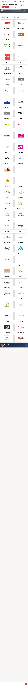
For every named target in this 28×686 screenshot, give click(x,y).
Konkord (7, 107)
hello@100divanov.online (18, 1)
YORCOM (21, 174)
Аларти (7, 197)
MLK (21, 118)
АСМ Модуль (7, 231)
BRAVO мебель (20, 51)
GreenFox (21, 84)
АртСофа (7, 220)
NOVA (20, 129)
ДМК (21, 287)
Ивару (7, 321)
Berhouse (21, 39)
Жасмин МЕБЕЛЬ (21, 310)
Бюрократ (20, 253)
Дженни (7, 276)
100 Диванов (7, 28)
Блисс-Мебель (7, 253)
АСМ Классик (21, 220)
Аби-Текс (7, 186)
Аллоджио (20, 197)
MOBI (7, 129)
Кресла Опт (21, 321)
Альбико (7, 208)
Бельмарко (21, 242)
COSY (21, 62)
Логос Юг (7, 332)
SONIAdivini (20, 163)
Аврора (21, 186)
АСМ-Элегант (7, 242)
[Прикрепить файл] (2, 684)
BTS (7, 62)
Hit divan (21, 96)
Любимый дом (20, 332)
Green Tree (7, 96)
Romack (7, 152)
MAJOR (20, 107)
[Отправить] (26, 684)
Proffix (20, 141)
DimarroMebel (7, 73)
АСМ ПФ (21, 231)
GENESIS (7, 84)
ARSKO (7, 39)
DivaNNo (21, 73)
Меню (4, 11)
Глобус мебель (20, 265)
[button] (24, 11)
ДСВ (21, 298)
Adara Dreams (20, 28)
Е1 (7, 310)
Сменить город (13, 7)
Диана (20, 276)
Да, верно (5, 7)
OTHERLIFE (7, 141)
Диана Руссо (7, 287)
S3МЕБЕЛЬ (20, 152)
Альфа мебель (20, 208)
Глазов (7, 265)
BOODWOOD (7, 51)
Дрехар (7, 298)
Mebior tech (7, 118)
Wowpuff (7, 174)
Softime (7, 163)
